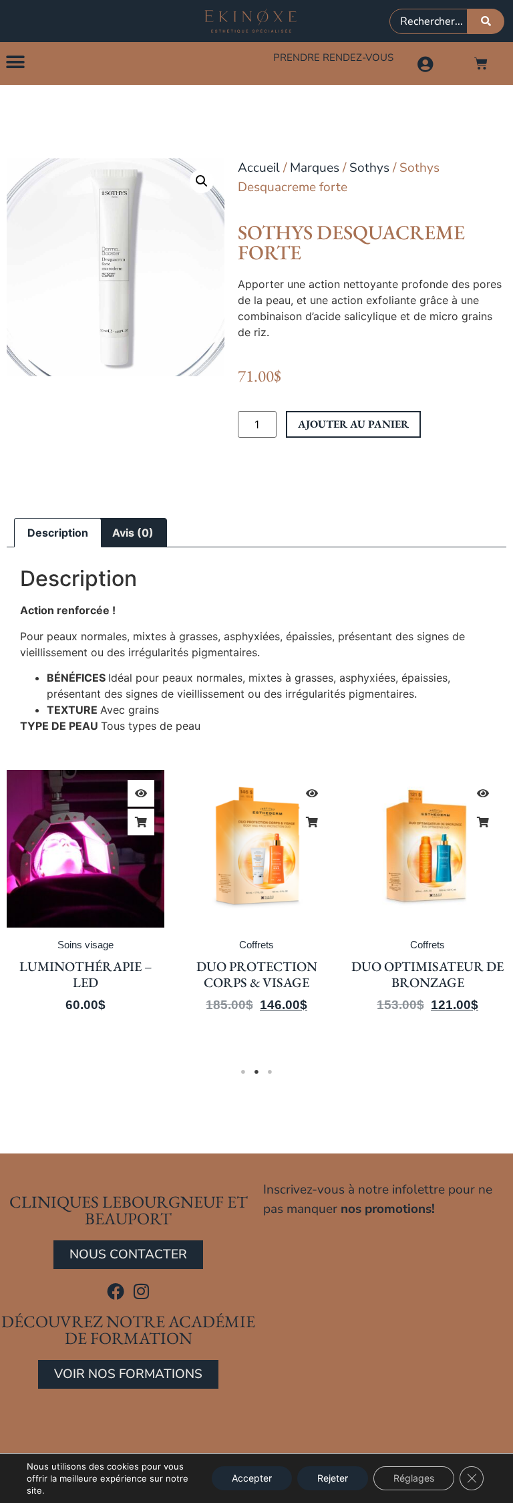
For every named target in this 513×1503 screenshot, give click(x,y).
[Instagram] (141, 1291)
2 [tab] (256, 1072)
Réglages (413, 1478)
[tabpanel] (85, 908)
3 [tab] (270, 1072)
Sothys (369, 167)
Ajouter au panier (353, 424)
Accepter (252, 1478)
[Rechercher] (486, 21)
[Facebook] (115, 1291)
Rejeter (332, 1478)
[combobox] (428, 21)
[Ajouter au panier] (141, 822)
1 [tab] (243, 1072)
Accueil (259, 167)
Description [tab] (57, 532)
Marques (314, 167)
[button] (15, 62)
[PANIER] (481, 63)
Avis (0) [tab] (133, 532)
